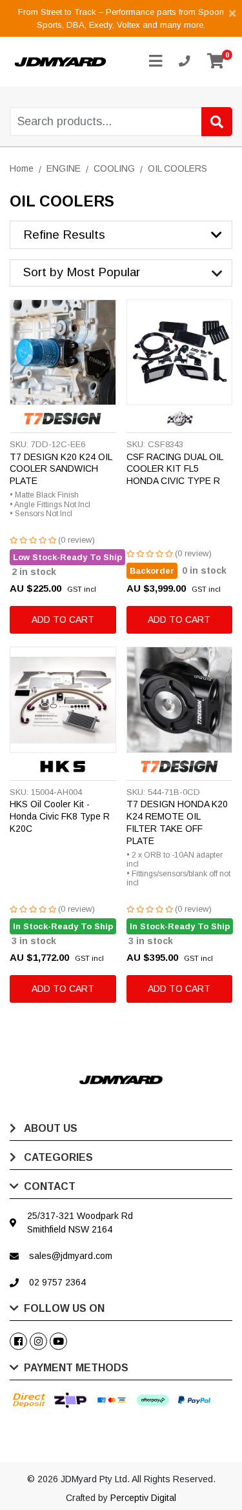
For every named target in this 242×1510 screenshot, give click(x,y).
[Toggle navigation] (155, 61)
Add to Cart (63, 619)
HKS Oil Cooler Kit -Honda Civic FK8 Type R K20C (60, 816)
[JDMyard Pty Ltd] (60, 61)
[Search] (216, 121)
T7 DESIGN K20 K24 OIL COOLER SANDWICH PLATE (61, 469)
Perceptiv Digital (143, 1498)
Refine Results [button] (64, 234)
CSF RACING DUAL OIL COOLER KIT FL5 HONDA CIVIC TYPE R (174, 469)
